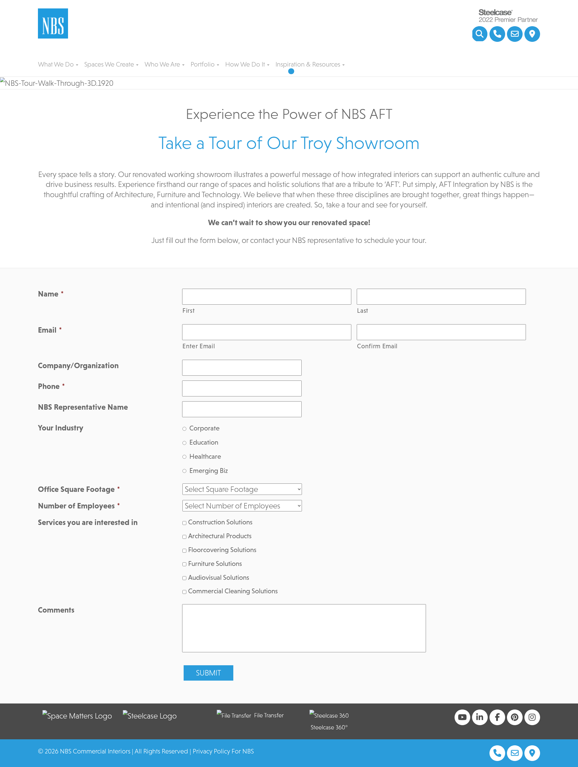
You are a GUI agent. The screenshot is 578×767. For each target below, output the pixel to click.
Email (50, 329)
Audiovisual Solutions (218, 577)
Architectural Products (220, 536)
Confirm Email (377, 346)
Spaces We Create (109, 64)
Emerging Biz (208, 470)
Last (362, 310)
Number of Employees (79, 505)
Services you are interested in (88, 522)
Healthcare (205, 456)
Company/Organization (78, 365)
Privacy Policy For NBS (223, 751)
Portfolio (203, 64)
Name (51, 293)
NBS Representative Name (83, 406)
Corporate (204, 428)
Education (203, 442)
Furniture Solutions (215, 563)
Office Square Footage (79, 489)
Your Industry (60, 427)
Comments (56, 609)
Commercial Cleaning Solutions (233, 591)
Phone (51, 386)
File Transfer (269, 715)
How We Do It (245, 64)
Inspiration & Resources (308, 64)
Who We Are (163, 64)
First (188, 310)
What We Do (56, 64)
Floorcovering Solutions (222, 550)
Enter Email (198, 346)
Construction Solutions (220, 522)
